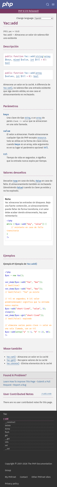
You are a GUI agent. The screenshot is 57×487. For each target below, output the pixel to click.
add (6, 419)
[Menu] (53, 4)
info (6, 442)
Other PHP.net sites (41, 477)
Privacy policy (12, 483)
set (6, 445)
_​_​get (7, 439)
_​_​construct (10, 422)
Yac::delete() (13, 363)
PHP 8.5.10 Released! (28, 11)
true (15, 181)
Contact (24, 477)
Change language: (25, 18)
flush (7, 432)
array (47, 56)
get (6, 435)
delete (8, 425)
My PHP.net (10, 477)
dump (7, 429)
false (38, 181)
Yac (5, 414)
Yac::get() (11, 360)
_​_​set (7, 449)
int (32, 59)
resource (41, 137)
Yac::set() (7, 88)
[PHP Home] (7, 4)
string (39, 56)
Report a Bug (19, 385)
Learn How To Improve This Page (19, 381)
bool (7, 63)
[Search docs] (47, 4)
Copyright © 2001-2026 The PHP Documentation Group (28, 467)
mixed (16, 59)
